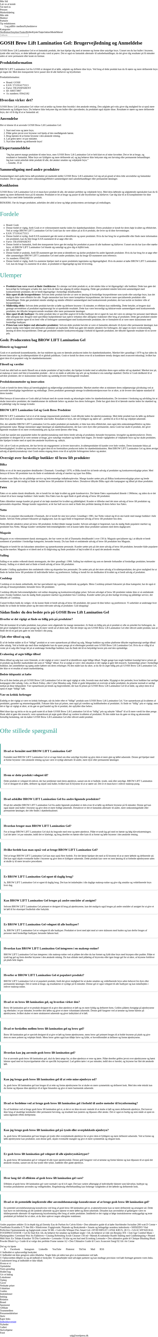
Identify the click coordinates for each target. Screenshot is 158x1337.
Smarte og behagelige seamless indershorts (108, 1227)
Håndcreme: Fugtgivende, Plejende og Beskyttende (61, 1227)
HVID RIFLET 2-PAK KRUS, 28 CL (111, 1230)
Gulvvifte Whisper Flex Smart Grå (73, 1230)
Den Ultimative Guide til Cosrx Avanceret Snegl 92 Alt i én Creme (101, 1241)
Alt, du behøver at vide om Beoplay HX (106, 1233)
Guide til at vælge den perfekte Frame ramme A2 (43, 1241)
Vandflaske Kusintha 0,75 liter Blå (16, 1227)
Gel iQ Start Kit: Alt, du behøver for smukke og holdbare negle (54, 1233)
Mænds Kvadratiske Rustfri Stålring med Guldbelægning (118, 1235)
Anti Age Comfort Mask (140, 1233)
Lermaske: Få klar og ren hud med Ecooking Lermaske (79, 1238)
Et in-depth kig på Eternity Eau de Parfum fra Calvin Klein (53, 1224)
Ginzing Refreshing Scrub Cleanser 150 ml (67, 1235)
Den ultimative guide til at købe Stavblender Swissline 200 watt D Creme (119, 1224)
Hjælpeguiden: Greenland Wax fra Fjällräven (22, 1235)
